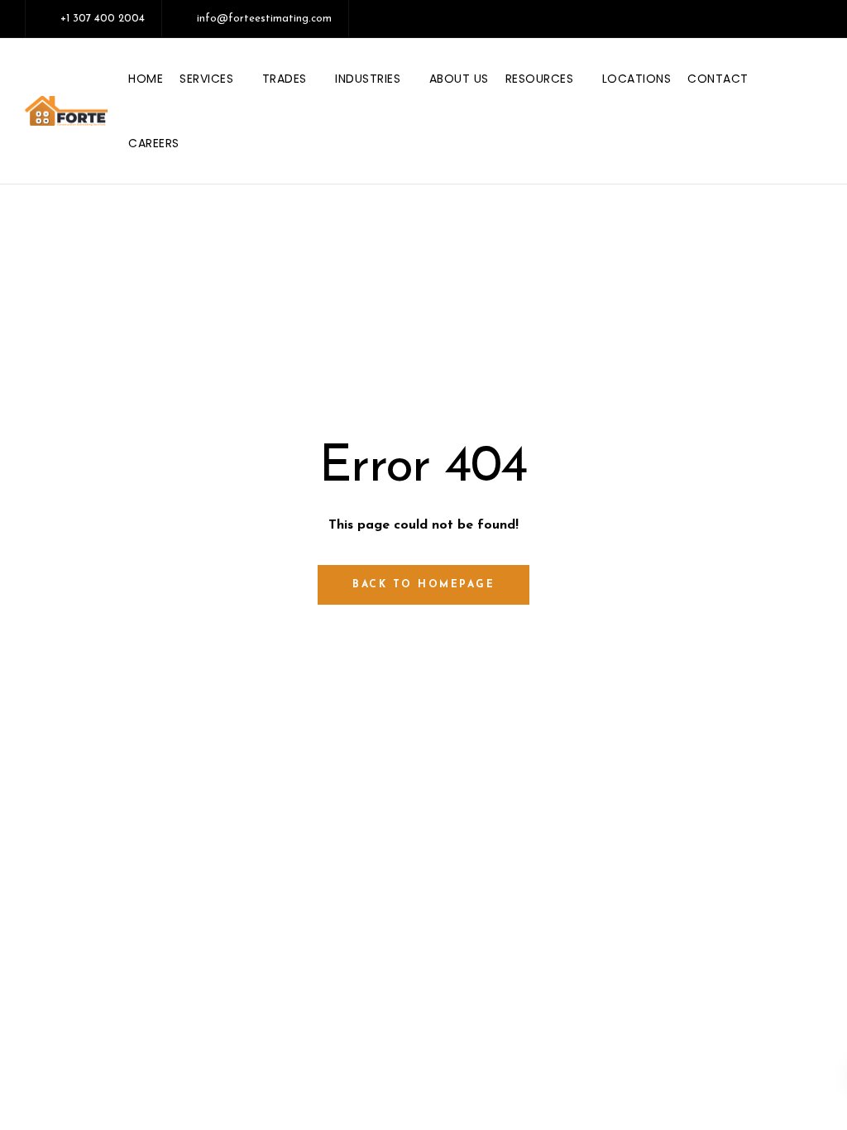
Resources (539, 78)
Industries (367, 78)
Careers (153, 143)
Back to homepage (423, 585)
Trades (284, 78)
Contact (718, 78)
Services (206, 78)
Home (145, 78)
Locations (637, 78)
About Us (459, 78)
